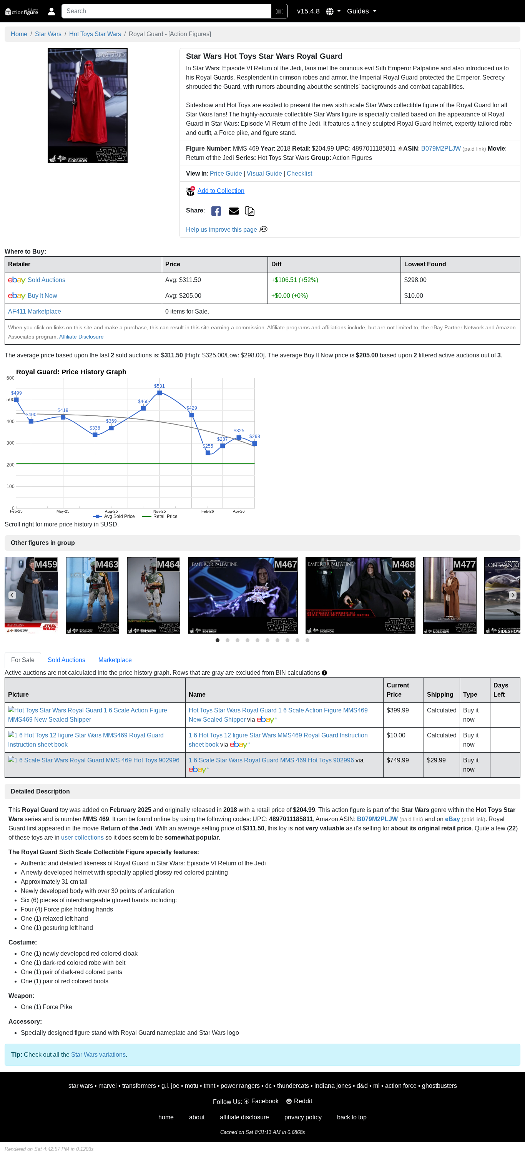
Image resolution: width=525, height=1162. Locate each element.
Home (19, 34)
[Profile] (51, 11)
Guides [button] (359, 11)
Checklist (299, 173)
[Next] (513, 595)
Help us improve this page (222, 229)
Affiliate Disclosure (81, 337)
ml (376, 1085)
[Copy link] (249, 210)
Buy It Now (41, 295)
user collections (82, 837)
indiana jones (332, 1085)
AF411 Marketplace (34, 311)
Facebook (265, 1101)
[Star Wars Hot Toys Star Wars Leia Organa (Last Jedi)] (31, 594)
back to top (352, 1117)
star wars (80, 1085)
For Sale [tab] (23, 660)
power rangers (240, 1085)
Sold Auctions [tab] (66, 660)
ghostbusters (439, 1085)
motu (191, 1085)
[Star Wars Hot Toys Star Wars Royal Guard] (88, 105)
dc (268, 1085)
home (166, 1117)
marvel (107, 1085)
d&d (362, 1085)
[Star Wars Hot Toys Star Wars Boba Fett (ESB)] (92, 594)
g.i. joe (170, 1085)
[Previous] (12, 595)
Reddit (303, 1101)
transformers (139, 1085)
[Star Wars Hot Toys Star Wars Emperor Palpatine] (243, 594)
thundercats (293, 1085)
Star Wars (48, 34)
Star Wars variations (98, 1054)
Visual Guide (264, 173)
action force (401, 1085)
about (196, 1117)
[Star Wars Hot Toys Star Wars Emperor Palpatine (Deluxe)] (360, 594)
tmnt (209, 1085)
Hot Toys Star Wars (95, 34)
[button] (333, 11)
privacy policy (303, 1117)
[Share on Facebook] (216, 210)
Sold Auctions (45, 280)
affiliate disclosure (244, 1117)
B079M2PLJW (441, 148)
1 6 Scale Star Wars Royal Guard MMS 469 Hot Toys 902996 (271, 760)
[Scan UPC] (279, 11)
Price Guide (226, 173)
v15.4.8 (308, 11)
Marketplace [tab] (115, 660)
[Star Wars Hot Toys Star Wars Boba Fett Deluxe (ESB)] (153, 594)
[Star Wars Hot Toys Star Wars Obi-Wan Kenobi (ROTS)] (450, 594)
